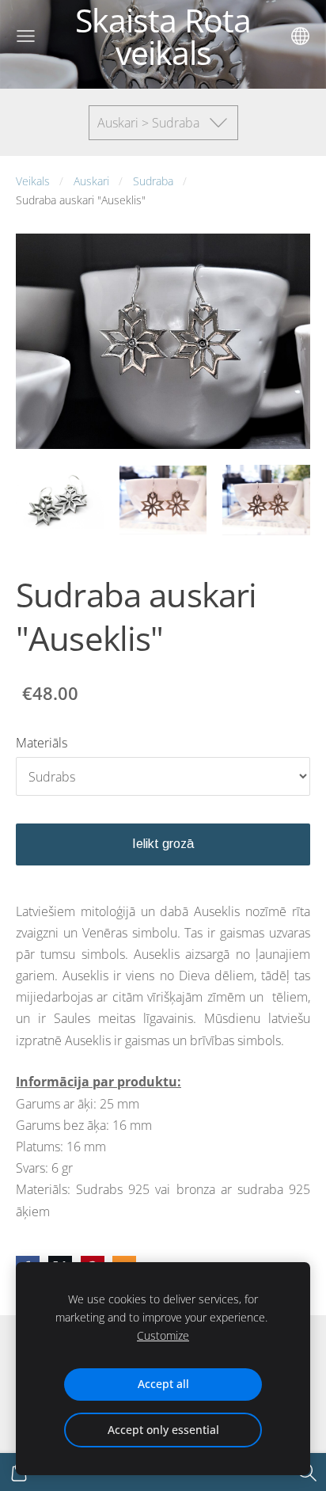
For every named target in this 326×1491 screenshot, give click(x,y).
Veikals (33, 180)
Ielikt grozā (163, 843)
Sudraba (153, 180)
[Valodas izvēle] (300, 36)
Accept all (163, 1383)
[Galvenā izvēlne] (25, 36)
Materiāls (41, 742)
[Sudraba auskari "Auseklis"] (60, 499)
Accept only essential (163, 1429)
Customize (163, 1335)
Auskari (91, 180)
